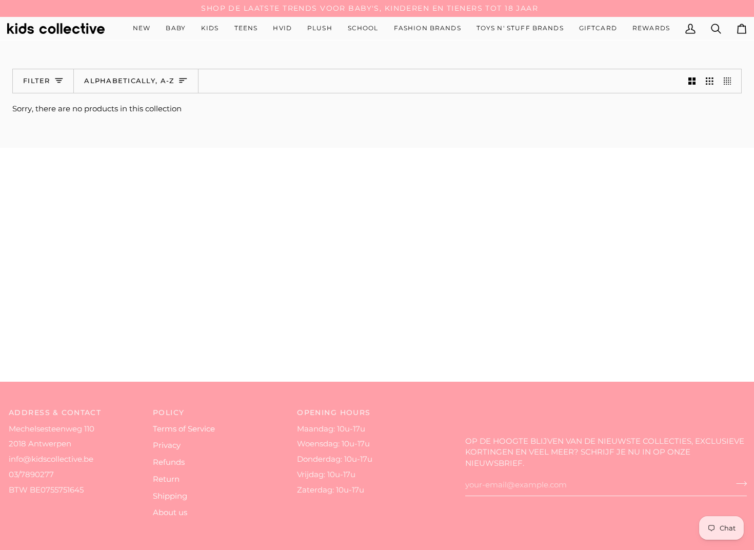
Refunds (169, 462)
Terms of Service (184, 429)
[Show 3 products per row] (710, 81)
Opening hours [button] (334, 412)
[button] (175, 28)
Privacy (167, 445)
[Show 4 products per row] (730, 81)
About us (170, 512)
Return (166, 479)
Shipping (170, 496)
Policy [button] (169, 412)
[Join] (738, 484)
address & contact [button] (55, 412)
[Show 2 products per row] (692, 81)
